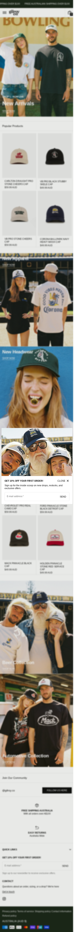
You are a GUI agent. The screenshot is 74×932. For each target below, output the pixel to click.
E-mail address (15, 495)
